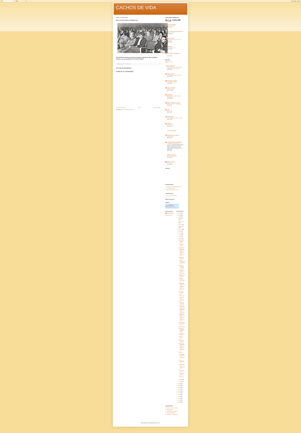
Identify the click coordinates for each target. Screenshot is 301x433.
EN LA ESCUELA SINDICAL (181, 303)
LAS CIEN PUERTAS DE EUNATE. (174, 142)
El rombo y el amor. (170, 32)
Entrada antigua (156, 107)
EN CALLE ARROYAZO (181, 361)
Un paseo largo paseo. (171, 47)
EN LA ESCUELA (181, 295)
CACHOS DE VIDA (136, 7)
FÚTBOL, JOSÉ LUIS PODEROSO (182, 262)
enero (180, 381)
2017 (179, 387)
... (167, 54)
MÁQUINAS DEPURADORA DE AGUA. (182, 330)
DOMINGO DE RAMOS (182, 276)
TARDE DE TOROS (181, 245)
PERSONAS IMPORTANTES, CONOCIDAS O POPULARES (182, 252)
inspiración (169, 46)
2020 (179, 217)
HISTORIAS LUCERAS (172, 80)
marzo (180, 238)
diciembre (181, 218)
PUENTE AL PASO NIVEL (181, 241)
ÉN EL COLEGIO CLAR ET (172, 408)
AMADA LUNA (170, 74)
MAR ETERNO (170, 116)
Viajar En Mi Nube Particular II (173, 102)
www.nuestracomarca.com (172, 189)
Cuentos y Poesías (171, 87)
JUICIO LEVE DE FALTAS (172, 82)
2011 (179, 398)
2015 (179, 391)
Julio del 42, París (170, 124)
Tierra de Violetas (171, 161)
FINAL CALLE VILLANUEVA (182, 324)
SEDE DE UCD (181, 337)
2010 (179, 400)
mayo (180, 234)
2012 (179, 396)
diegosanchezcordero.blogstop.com (174, 186)
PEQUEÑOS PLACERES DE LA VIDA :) (174, 75)
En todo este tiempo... (171, 25)
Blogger (158, 422)
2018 (179, 385)
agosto (180, 229)
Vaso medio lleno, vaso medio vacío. (175, 31)
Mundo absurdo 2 (170, 136)
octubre (180, 224)
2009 (179, 402)
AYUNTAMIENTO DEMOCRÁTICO (182, 366)
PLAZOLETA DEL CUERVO (181, 299)
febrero (180, 379)
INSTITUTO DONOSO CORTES (181, 267)
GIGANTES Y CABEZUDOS (172, 414)
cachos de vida (170, 213)
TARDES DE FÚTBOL (181, 258)
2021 (179, 215)
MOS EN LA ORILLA (171, 154)
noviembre (181, 221)
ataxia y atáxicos (171, 65)
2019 (179, 383)
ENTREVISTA (182, 247)
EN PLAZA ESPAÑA (181, 292)
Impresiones (170, 94)
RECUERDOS (182, 326)
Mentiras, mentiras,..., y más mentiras (174, 104)
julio (180, 231)
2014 (179, 392)
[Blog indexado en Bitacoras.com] (169, 61)
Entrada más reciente (120, 107)
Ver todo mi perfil (169, 215)
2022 (179, 213)
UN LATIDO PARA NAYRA (172, 156)
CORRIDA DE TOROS (182, 334)
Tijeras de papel (170, 38)
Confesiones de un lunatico (173, 135)
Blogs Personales (172, 207)
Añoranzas (169, 123)
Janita (168, 109)
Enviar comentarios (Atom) (127, 109)
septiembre (181, 226)
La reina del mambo (171, 130)
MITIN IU (180, 352)
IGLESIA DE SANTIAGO (182, 306)
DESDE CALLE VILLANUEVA (182, 279)
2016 (179, 389)
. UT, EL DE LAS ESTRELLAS (173, 53)
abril (180, 236)
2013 (179, 394)
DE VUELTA (169, 163)
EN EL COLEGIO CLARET (181, 341)
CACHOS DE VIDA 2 (171, 188)
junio (180, 233)
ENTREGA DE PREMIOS (172, 411)
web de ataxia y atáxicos (172, 195)
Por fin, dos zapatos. (171, 24)
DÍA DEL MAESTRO (171, 412)
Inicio (139, 107)
